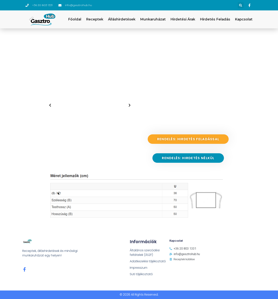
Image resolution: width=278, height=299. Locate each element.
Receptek (94, 19)
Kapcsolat (243, 19)
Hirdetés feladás (215, 19)
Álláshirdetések (121, 19)
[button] (241, 5)
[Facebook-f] (24, 269)
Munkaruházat (153, 19)
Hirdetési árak (182, 19)
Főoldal (74, 19)
